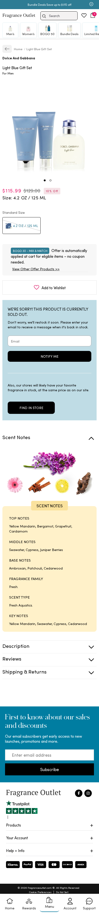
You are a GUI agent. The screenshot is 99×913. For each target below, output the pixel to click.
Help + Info (15, 850)
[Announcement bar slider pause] (91, 4)
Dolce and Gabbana (18, 58)
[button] (92, 15)
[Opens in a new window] (21, 809)
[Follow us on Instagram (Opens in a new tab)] (88, 793)
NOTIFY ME (49, 356)
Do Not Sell (62, 892)
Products (13, 824)
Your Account (17, 837)
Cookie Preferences (40, 892)
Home (18, 49)
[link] (7, 49)
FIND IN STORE (31, 407)
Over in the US (43, 4)
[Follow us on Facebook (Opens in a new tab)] (78, 793)
